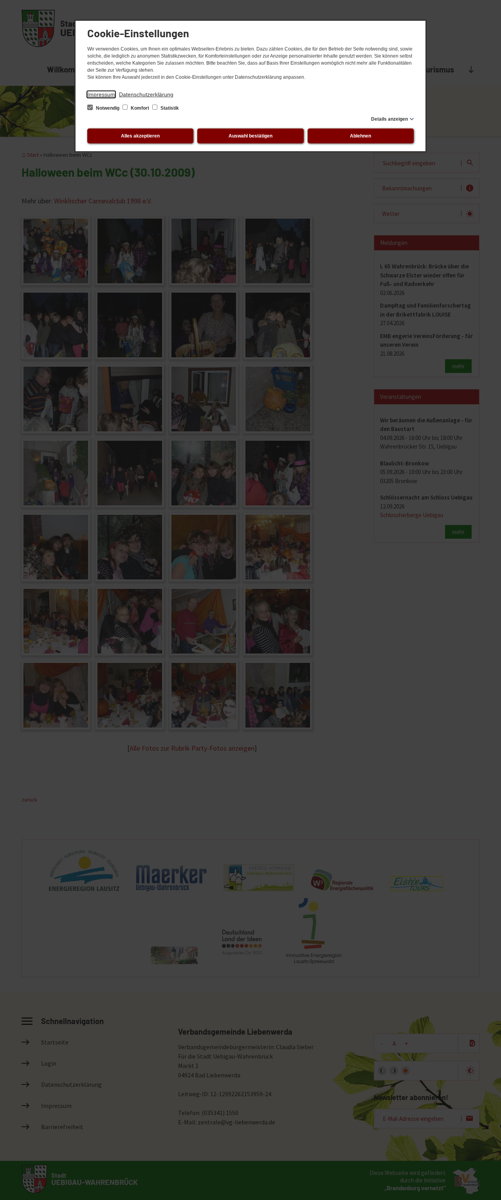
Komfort (140, 108)
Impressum (101, 94)
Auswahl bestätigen (250, 136)
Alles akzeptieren (140, 136)
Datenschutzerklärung (146, 94)
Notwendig (108, 108)
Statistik (169, 108)
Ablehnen (360, 136)
